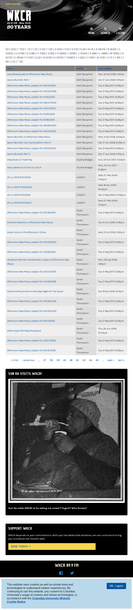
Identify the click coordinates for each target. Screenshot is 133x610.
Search (105, 33)
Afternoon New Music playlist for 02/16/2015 (31, 212)
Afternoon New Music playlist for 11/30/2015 (31, 97)
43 (84, 360)
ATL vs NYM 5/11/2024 (18, 194)
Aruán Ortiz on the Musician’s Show (26, 232)
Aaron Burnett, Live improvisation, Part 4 (29, 142)
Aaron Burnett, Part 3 (18, 154)
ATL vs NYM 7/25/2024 (19, 187)
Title (9, 68)
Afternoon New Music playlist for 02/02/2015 (31, 311)
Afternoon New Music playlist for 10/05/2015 (31, 148)
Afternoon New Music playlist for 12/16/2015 (31, 119)
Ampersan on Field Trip (19, 159)
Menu (91, 33)
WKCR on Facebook (61, 573)
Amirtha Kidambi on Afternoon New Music (30, 222)
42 (77, 360)
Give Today (19, 546)
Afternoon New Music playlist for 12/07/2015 (31, 108)
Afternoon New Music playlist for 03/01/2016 (31, 131)
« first (14, 360)
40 (64, 360)
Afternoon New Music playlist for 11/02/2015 (31, 114)
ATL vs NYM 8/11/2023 (19, 177)
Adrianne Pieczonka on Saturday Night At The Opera (35, 291)
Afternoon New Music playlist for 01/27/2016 (31, 340)
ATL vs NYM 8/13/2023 (19, 202)
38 (51, 360)
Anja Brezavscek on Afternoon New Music (30, 74)
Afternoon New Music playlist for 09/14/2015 (31, 85)
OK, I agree (116, 585)
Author (80, 68)
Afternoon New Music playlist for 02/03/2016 (31, 91)
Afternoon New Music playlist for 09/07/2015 (31, 102)
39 (58, 360)
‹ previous (28, 360)
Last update (105, 68)
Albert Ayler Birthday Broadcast (24, 330)
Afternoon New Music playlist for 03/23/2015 (31, 271)
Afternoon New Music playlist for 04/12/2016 (31, 350)
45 (97, 360)
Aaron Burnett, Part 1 (18, 79)
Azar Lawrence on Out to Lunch (24, 167)
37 (44, 360)
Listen (120, 33)
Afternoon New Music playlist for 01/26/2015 (31, 251)
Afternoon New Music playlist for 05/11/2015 (31, 320)
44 (90, 360)
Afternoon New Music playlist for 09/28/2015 (31, 125)
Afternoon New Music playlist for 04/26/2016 (31, 281)
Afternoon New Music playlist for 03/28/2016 (31, 301)
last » (121, 360)
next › (110, 360)
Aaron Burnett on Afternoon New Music (28, 136)
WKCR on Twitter (72, 573)
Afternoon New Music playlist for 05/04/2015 (31, 242)
